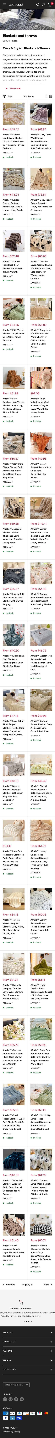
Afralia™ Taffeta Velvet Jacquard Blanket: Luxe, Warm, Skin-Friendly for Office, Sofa (13, 926)
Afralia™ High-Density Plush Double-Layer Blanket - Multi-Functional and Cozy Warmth (41, 992)
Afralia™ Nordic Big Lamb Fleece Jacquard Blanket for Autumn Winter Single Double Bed (41, 1122)
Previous (10, 1284)
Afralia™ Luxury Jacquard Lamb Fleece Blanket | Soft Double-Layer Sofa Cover (41, 926)
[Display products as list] (50, 96)
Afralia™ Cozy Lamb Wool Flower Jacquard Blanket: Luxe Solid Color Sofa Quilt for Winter (41, 141)
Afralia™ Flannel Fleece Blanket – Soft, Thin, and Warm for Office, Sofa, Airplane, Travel (41, 793)
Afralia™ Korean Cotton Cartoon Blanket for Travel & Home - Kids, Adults (13, 205)
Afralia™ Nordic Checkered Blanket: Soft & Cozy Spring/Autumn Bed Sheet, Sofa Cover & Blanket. (41, 1254)
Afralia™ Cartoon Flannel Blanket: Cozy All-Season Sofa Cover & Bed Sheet (41, 726)
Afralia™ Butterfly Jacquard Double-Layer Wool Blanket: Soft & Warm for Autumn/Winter (13, 992)
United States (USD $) (14, 1385)
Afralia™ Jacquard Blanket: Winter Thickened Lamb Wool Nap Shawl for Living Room (13, 536)
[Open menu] (4, 5)
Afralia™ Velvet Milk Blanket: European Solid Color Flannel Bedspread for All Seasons (13, 1187)
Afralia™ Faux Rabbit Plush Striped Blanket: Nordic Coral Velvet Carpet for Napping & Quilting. (13, 728)
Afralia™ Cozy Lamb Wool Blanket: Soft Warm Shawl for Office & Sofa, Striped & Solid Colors (41, 338)
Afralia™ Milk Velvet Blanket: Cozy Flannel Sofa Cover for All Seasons (13, 335)
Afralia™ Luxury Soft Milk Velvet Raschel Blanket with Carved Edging (13, 599)
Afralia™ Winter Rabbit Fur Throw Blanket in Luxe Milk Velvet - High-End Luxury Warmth (40, 536)
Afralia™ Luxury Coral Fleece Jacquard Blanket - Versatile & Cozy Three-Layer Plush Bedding (40, 860)
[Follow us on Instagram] (11, 1399)
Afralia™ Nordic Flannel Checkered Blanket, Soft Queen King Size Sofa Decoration (13, 793)
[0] (49, 4)
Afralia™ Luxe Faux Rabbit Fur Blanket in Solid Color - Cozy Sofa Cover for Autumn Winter (13, 858)
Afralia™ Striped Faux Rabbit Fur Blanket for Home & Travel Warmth (13, 266)
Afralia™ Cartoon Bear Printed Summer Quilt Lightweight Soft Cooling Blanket (41, 599)
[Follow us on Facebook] (5, 1399)
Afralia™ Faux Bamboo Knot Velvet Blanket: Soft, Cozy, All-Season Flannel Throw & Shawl (13, 405)
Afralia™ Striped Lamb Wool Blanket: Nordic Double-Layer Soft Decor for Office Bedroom (13, 141)
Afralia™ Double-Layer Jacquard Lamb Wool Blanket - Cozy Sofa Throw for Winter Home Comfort (41, 270)
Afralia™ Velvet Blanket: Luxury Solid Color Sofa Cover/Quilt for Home (41, 471)
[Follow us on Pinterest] (16, 1399)
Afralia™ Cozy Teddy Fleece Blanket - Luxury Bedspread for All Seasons (41, 205)
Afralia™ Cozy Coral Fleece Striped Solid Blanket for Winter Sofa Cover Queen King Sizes (13, 471)
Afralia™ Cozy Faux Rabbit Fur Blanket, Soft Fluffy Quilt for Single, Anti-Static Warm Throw (40, 1057)
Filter (9, 96)
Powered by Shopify (11, 1431)
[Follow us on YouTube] (22, 1399)
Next (46, 1284)
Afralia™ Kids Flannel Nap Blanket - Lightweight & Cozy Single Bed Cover (13, 660)
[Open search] (38, 4)
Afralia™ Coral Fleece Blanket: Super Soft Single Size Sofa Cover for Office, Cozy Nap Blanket (13, 1122)
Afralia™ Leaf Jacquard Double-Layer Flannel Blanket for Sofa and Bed (13, 1250)
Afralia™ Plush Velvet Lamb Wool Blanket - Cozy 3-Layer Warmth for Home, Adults (40, 405)
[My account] (43, 4)
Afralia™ (8, 153)
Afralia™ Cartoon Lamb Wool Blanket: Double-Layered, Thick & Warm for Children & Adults (41, 1187)
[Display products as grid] (46, 96)
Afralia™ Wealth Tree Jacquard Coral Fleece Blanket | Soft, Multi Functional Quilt (41, 662)
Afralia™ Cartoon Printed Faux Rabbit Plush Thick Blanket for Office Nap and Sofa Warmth (13, 1057)
